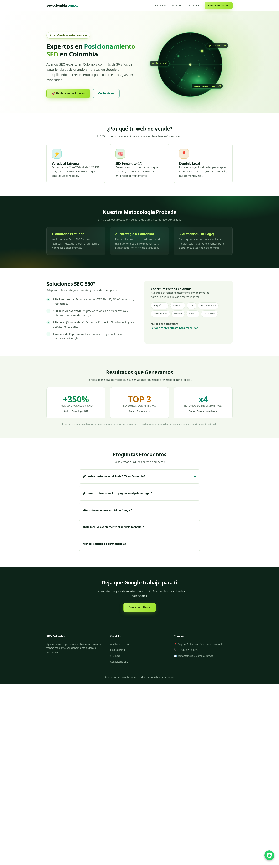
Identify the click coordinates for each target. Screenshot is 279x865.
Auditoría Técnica (120, 644)
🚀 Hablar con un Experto (68, 93)
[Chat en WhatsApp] (269, 855)
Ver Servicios (106, 93)
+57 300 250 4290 (187, 649)
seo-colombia (62, 5)
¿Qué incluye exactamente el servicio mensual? (113, 527)
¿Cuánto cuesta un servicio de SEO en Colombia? (114, 476)
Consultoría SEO (119, 661)
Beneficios (161, 5)
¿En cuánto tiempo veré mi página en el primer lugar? (117, 493)
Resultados (193, 5)
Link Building (117, 649)
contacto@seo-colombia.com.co (195, 655)
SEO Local (115, 655)
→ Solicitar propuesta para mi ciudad (174, 328)
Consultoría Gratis (218, 5)
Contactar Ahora (139, 607)
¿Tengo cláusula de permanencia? (104, 544)
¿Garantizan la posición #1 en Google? (107, 510)
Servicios (177, 5)
